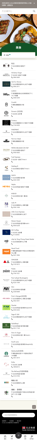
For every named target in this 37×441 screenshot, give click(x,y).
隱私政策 (19, 421)
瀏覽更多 (10, 5)
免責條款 (11, 421)
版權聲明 (4, 421)
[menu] (18, 435)
